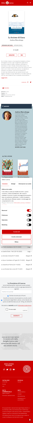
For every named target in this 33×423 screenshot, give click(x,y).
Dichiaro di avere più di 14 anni (17, 295)
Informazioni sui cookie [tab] (25, 183)
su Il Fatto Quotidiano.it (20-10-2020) (11, 247)
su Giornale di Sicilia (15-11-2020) (10, 256)
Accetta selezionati (16, 236)
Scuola (4, 384)
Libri (3, 386)
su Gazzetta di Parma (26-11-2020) (10, 264)
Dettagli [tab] (13, 183)
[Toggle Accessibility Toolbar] (30, 420)
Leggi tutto (4, 77)
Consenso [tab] (5, 183)
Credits (21, 417)
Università (4, 381)
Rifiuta (16, 242)
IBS (22, 55)
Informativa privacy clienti (8, 415)
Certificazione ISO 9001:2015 (12, 417)
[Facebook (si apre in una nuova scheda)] (4, 370)
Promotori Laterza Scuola (8, 395)
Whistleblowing (21, 396)
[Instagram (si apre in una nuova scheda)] (10, 370)
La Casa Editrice (21, 391)
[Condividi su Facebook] (28, 82)
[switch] (29, 215)
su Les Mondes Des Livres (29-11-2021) (11, 269)
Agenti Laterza (5, 393)
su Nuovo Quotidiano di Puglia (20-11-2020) (13, 260)
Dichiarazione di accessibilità (21, 399)
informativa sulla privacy (25, 305)
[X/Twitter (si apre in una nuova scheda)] (7, 370)
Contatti (19, 394)
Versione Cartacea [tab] (7, 45)
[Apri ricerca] (27, 3)
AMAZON (11, 55)
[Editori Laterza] (7, 3)
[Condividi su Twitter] (31, 82)
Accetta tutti (16, 231)
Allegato (28, 256)
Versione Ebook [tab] (18, 45)
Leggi (29, 247)
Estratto (7, 88)
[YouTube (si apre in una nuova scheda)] (13, 370)
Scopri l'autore (20, 147)
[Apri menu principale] (30, 3)
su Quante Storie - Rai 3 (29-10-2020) (11, 251)
